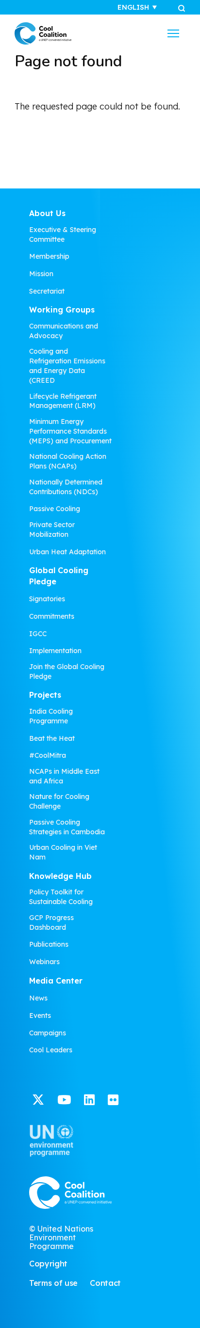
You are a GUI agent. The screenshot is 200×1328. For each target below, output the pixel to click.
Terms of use (53, 1283)
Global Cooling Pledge (58, 575)
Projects (45, 695)
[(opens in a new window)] (38, 1101)
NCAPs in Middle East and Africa (64, 776)
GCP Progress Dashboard (51, 922)
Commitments (51, 616)
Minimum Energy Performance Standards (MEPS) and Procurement (70, 431)
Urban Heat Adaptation (67, 551)
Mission (41, 273)
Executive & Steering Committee (62, 234)
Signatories (47, 598)
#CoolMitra (47, 755)
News (38, 998)
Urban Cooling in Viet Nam (63, 852)
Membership (49, 256)
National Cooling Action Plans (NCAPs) (67, 461)
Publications (48, 944)
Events (40, 1015)
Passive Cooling (54, 508)
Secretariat (47, 291)
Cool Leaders (50, 1050)
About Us (47, 213)
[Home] (43, 33)
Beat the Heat (52, 738)
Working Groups (62, 309)
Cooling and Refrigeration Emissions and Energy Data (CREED (67, 366)
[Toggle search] (181, 7)
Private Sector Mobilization (52, 529)
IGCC (38, 633)
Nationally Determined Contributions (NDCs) (65, 487)
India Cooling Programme (51, 716)
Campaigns (47, 1033)
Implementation (55, 650)
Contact (105, 1283)
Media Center (56, 980)
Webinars (44, 961)
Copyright (48, 1263)
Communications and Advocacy (63, 331)
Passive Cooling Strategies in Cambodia (67, 827)
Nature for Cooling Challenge (59, 801)
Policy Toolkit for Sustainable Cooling (61, 897)
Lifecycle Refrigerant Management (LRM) (63, 401)
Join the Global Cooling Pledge (66, 671)
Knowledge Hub (60, 876)
